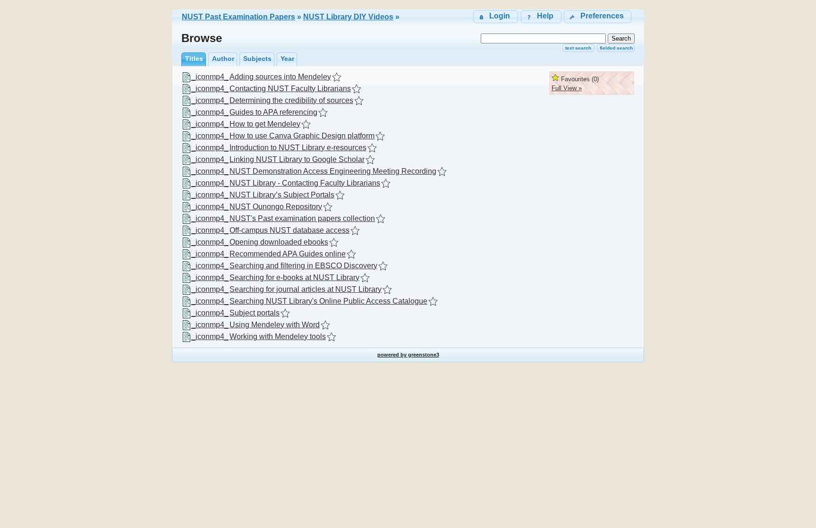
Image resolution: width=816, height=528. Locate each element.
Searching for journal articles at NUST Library (306, 289)
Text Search (578, 48)
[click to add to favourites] (336, 77)
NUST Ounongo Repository (276, 207)
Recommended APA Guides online (288, 254)
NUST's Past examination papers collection (302, 218)
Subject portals (255, 313)
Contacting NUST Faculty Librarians (290, 89)
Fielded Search (616, 48)
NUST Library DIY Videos (348, 17)
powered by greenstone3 (408, 355)
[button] (597, 16)
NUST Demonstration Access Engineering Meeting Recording (333, 171)
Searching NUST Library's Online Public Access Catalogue (328, 301)
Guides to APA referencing (273, 112)
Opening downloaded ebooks (279, 242)
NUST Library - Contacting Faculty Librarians (305, 183)
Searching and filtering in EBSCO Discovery (303, 266)
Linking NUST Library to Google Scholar (297, 159)
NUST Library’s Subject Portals (282, 195)
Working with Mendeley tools (278, 336)
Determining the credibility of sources (291, 100)
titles (194, 58)
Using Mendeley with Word (275, 325)
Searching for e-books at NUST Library (294, 277)
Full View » (567, 88)
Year (287, 58)
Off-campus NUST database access (289, 230)
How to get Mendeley (265, 124)
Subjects (257, 58)
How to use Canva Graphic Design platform (302, 136)
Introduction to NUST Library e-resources (298, 148)
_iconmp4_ (210, 77)
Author (223, 58)
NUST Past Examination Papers (238, 17)
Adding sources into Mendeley (280, 77)
